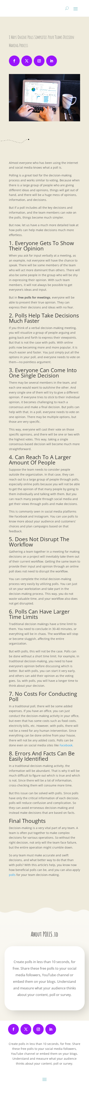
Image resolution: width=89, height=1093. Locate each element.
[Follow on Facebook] (14, 61)
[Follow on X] (26, 61)
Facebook (66, 745)
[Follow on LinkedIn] (51, 61)
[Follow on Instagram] (39, 61)
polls (12, 875)
